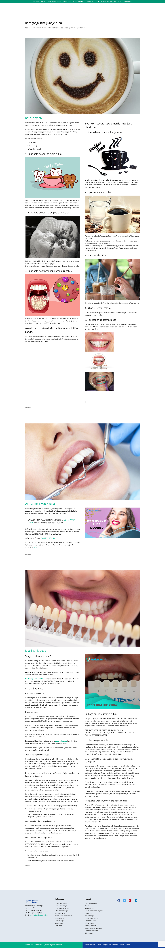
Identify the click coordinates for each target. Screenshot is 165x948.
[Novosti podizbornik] (90, 5)
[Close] (85, 402)
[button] (126, 6)
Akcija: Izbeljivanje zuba (40, 504)
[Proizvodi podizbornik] (82, 5)
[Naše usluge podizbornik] (73, 5)
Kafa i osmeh (33, 118)
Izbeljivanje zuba (35, 651)
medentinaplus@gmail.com (39, 915)
